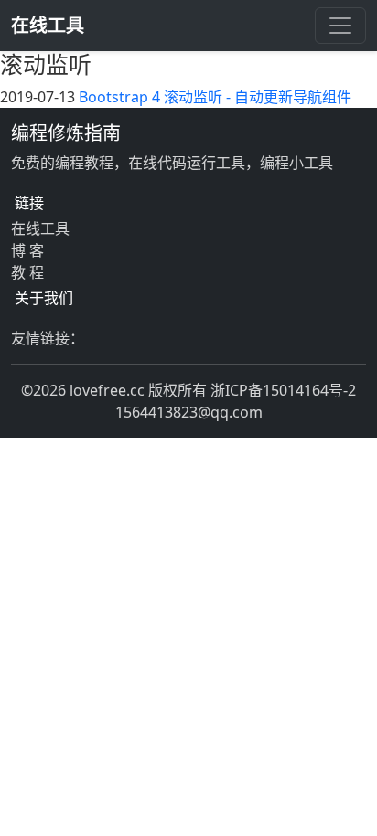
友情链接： (47, 338)
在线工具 (47, 25)
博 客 (27, 250)
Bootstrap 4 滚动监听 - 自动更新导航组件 (215, 97)
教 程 (27, 272)
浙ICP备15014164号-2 (283, 390)
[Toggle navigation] (340, 25)
